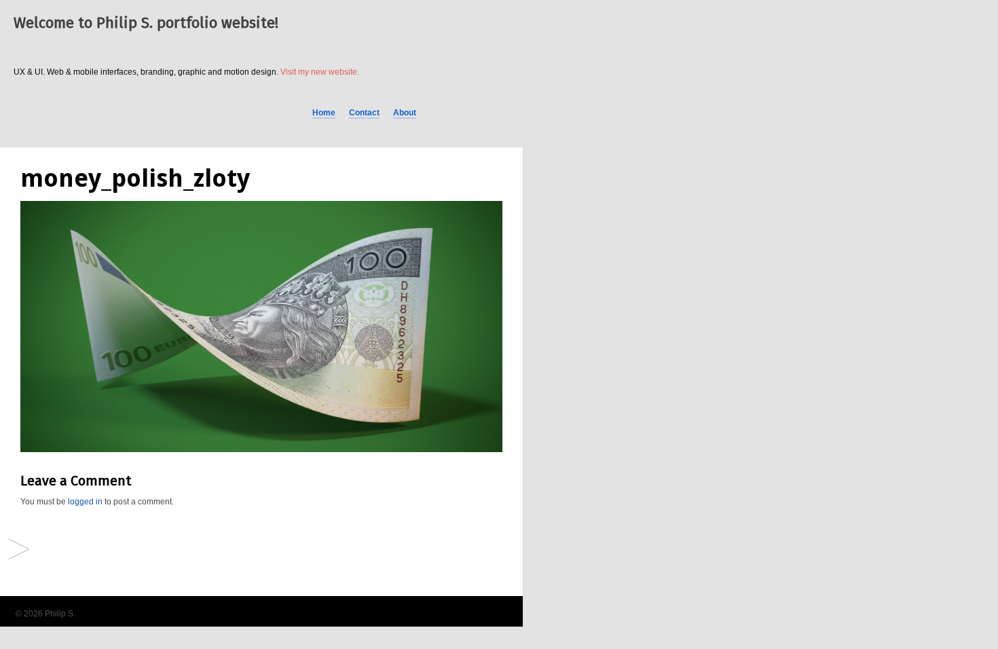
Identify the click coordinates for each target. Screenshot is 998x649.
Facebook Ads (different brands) (19, 550)
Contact (364, 112)
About (404, 112)
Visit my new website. (319, 72)
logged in (85, 501)
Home (323, 112)
